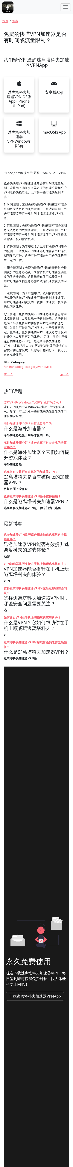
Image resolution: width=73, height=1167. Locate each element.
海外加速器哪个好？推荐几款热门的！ (29, 423)
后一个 (64, 374)
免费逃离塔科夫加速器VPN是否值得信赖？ (32, 496)
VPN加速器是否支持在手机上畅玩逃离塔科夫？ (35, 564)
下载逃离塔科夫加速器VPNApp (35, 996)
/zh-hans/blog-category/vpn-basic (28, 367)
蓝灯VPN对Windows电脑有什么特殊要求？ (33, 402)
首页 (5, 21)
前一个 (8, 374)
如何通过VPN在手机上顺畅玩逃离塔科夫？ (32, 617)
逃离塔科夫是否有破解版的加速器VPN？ (31, 472)
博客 (15, 21)
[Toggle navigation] (65, 7)
